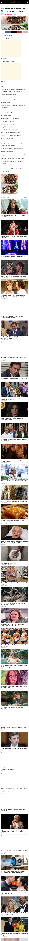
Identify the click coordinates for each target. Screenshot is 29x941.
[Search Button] (27, 2)
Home (2, 6)
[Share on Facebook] (8, 32)
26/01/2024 (16, 14)
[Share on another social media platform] (25, 32)
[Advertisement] (11, 48)
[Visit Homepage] (14, 2)
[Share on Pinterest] (19, 32)
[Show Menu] (1, 2)
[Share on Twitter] (14, 32)
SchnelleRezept (8, 14)
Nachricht (6, 6)
